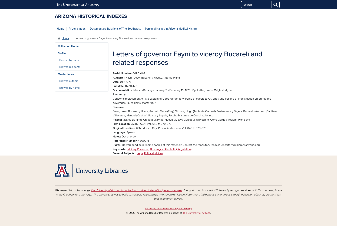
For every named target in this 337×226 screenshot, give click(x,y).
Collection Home (68, 46)
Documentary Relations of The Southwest (115, 29)
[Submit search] (276, 4)
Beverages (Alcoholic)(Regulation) (170, 149)
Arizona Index (77, 29)
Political (149, 153)
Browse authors (68, 81)
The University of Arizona (196, 212)
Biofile (62, 53)
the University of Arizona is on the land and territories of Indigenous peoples (136, 190)
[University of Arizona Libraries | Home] (91, 170)
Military (158, 153)
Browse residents (69, 67)
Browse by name (69, 60)
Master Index (66, 74)
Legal (140, 153)
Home (60, 29)
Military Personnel (138, 149)
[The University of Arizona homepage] (78, 4)
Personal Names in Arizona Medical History (171, 29)
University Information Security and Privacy (168, 208)
